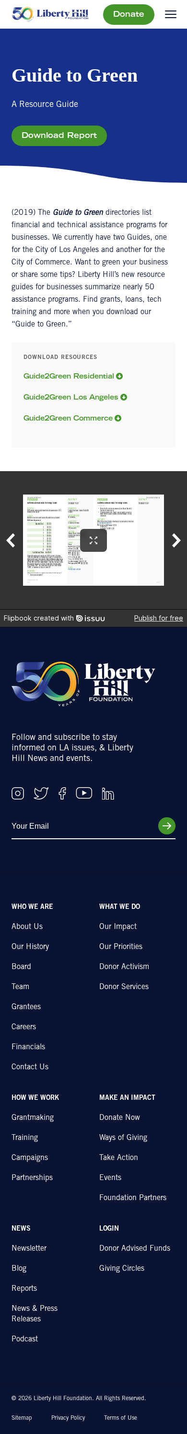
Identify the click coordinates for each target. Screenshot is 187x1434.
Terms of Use (120, 1418)
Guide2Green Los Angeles (70, 398)
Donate (128, 15)
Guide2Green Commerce (68, 419)
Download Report (59, 136)
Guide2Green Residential (68, 377)
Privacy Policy (68, 1418)
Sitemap (22, 1418)
